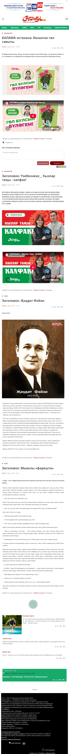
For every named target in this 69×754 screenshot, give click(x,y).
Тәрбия (24, 27)
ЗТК (39, 27)
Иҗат (32, 27)
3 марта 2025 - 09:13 (13, 473)
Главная (34, 689)
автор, (4, 47)
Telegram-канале (39, 139)
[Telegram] (65, 167)
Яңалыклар (15, 27)
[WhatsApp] (62, 167)
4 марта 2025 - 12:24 (13, 306)
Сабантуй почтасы (61, 27)
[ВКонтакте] (57, 167)
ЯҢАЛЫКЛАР (8, 33)
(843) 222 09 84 (50, 753)
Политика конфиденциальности (11, 739)
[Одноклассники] (60, 167)
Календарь (47, 27)
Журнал (4, 27)
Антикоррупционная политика (10, 732)
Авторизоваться (43, 163)
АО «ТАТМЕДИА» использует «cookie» (12, 734)
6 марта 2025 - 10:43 (13, 47)
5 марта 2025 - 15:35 (13, 185)
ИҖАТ (6, 296)
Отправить (57, 163)
